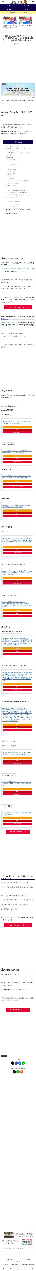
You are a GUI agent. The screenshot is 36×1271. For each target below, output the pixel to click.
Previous (1, 22)
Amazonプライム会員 (10, 297)
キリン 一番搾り (12, 206)
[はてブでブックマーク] (19, 1063)
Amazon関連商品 (11, 160)
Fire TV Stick (11, 171)
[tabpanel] (10, 22)
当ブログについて (26, 1259)
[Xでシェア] (12, 1063)
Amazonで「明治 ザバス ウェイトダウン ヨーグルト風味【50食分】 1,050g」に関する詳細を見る (16, 783)
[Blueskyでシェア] (9, 612)
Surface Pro (11, 178)
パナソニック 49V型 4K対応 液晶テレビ (18, 181)
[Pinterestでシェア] (27, 612)
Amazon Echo (12, 169)
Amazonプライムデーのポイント (14, 146)
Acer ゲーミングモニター (15, 183)
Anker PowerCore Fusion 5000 (16, 190)
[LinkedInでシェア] (30, 612)
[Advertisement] (18, 63)
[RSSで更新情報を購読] (21, 1071)
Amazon (17, 426)
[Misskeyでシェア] (12, 612)
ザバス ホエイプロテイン (15, 201)
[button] (32, 623)
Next (35, 22)
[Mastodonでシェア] (6, 612)
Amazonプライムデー (19, 882)
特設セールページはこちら (18, 831)
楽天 (17, 429)
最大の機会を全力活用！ (12, 213)
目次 (15, 142)
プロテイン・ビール (12, 197)
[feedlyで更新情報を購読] (18, 1071)
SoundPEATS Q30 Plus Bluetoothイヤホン (19, 195)
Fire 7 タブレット (13, 164)
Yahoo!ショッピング (17, 432)
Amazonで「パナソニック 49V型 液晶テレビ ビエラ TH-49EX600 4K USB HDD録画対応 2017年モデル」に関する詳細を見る (17, 572)
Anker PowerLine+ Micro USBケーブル (18, 192)
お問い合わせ (9, 1259)
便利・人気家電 (11, 174)
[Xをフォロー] (14, 1071)
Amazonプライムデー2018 (9, 269)
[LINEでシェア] (23, 1063)
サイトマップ (18, 1261)
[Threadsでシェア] (18, 612)
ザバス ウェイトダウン (14, 204)
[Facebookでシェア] (16, 1063)
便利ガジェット (11, 185)
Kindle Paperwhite (13, 166)
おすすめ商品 (9, 157)
